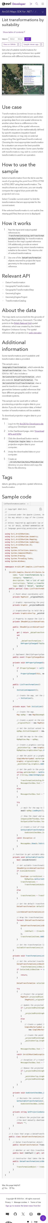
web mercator (35, 333)
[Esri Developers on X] (23, 1214)
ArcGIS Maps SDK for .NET (17, 12)
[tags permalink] (14, 478)
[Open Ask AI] (30, 4)
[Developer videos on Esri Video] (31, 1214)
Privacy (8, 1202)
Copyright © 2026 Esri (15, 1198)
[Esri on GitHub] (15, 1214)
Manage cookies (20, 1202)
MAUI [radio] (12, 39)
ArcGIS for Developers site (31, 424)
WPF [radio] (27, 39)
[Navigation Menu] (43, 1218)
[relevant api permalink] (32, 276)
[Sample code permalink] (35, 497)
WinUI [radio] (20, 39)
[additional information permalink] (30, 350)
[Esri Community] (7, 1214)
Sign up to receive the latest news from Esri (23, 1205)
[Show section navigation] (42, 12)
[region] (23, 842)
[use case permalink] (24, 108)
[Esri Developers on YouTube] (39, 1214)
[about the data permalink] (38, 311)
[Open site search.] (36, 4)
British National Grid (23, 323)
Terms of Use (35, 1202)
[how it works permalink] (33, 224)
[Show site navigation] (42, 4)
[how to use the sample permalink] (20, 172)
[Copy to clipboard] (40, 509)
